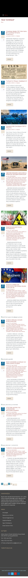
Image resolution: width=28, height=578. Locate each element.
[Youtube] (15, 573)
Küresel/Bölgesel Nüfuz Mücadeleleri (14, 235)
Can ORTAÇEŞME (11, 176)
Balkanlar (24, 291)
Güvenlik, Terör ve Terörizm (20, 181)
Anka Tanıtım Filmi (8, 525)
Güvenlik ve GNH (10, 370)
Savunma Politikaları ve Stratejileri (15, 239)
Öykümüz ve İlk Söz (8, 515)
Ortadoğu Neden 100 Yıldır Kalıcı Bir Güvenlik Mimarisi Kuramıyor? (16, 33)
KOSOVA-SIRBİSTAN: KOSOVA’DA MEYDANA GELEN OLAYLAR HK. (16, 286)
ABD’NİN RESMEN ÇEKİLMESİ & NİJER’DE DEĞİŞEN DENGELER (16, 173)
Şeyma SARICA (10, 289)
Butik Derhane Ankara (5, 577)
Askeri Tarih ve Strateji (16, 367)
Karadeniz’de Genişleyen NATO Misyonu (16, 127)
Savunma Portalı (17, 178)
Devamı (9, 59)
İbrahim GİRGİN (11, 36)
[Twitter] (12, 573)
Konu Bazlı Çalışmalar (15, 234)
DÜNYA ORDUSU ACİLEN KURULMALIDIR (14, 320)
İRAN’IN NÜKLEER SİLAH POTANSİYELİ (14, 227)
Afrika (18, 185)
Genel (12, 178)
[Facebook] (9, 573)
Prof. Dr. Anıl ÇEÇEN (12, 323)
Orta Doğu (8, 238)
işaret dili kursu (22, 577)
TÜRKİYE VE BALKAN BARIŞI (15, 448)
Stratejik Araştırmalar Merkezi (14, 177)
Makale (18, 36)
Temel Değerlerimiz (8, 518)
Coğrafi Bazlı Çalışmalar (11, 185)
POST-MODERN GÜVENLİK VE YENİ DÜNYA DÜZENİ (16, 362)
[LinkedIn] (18, 573)
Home (2, 22)
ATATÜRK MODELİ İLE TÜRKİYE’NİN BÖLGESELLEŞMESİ (13, 409)
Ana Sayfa (5, 512)
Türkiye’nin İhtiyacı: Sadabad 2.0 (16, 81)
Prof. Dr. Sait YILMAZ (12, 365)
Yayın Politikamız (7, 523)
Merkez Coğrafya (21, 237)
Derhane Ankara (15, 577)
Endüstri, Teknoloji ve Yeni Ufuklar (16, 368)
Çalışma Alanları (7, 520)
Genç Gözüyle (9, 293)
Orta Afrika (22, 185)
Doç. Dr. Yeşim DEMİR (12, 230)
